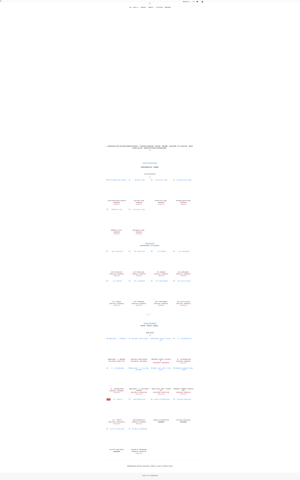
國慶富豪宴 (168, 7)
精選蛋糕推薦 (149, 243)
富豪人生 (135, 7)
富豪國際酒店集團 (131, 466)
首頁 (130, 7)
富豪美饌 (143, 7)
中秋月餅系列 (159, 7)
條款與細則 (139, 466)
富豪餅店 (150, 7)
